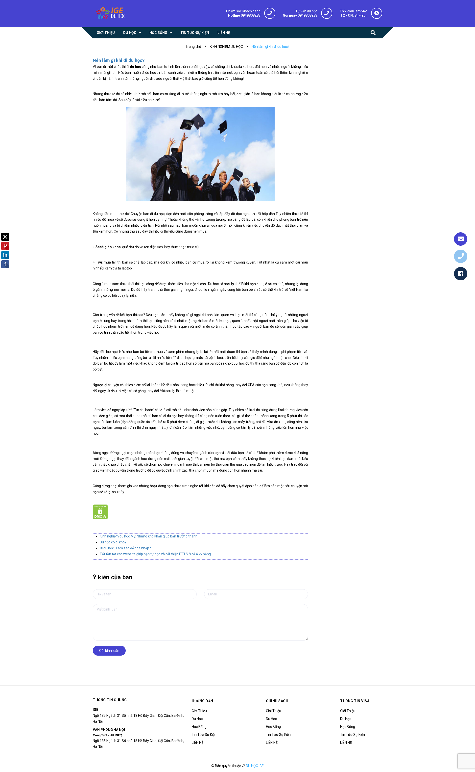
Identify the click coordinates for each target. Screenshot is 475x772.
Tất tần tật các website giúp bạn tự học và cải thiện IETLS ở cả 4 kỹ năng (155, 554)
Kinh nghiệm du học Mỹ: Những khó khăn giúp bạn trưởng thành (148, 536)
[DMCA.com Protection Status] (100, 512)
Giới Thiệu (199, 711)
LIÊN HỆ (197, 743)
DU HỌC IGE (255, 766)
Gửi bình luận (109, 651)
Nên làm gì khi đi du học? (119, 60)
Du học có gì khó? (113, 542)
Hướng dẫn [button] (202, 701)
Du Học (197, 719)
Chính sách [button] (277, 701)
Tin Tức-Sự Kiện (204, 735)
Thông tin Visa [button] (354, 701)
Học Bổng (199, 727)
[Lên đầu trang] (465, 746)
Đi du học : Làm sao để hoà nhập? (125, 548)
